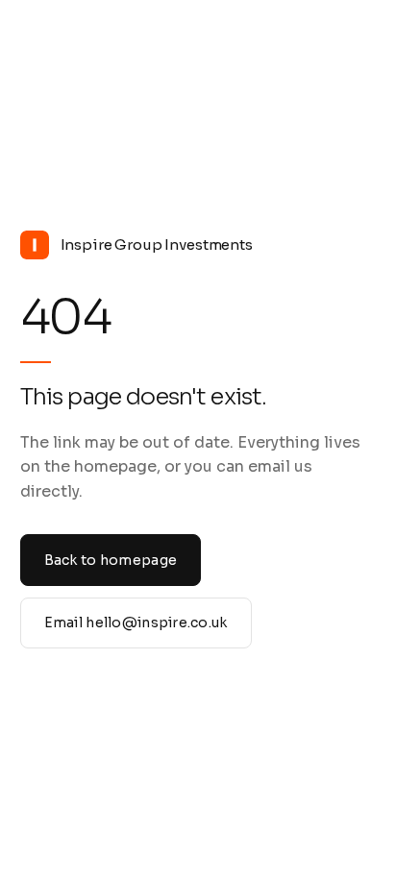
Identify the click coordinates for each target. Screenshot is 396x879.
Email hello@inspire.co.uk (136, 622)
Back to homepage (110, 560)
